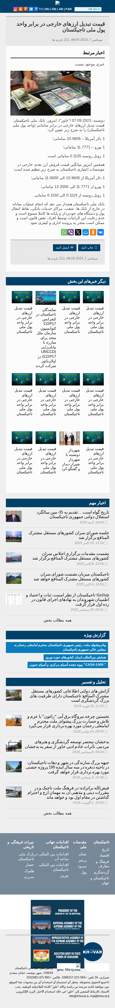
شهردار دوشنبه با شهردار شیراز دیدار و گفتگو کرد (71, 459)
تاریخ (105, 849)
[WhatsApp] (64, 232)
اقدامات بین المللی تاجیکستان (54, 867)
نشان (83, 854)
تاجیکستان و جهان (99, 880)
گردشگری (101, 872)
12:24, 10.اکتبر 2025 (91, 543)
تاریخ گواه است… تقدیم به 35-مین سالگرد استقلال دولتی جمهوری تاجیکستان (73, 514)
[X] (78, 232)
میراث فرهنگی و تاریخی (20, 844)
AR (61, 9)
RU (47, 9)
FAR (69, 9)
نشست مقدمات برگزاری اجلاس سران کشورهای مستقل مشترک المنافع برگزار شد (70, 556)
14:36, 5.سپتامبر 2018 (90, 777)
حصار (29, 865)
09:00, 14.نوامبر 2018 (90, 731)
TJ (41, 9)
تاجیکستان (101, 842)
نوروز (64, 875)
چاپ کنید (89, 247)
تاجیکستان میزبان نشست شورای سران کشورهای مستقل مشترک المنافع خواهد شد (71, 576)
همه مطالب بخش (57, 620)
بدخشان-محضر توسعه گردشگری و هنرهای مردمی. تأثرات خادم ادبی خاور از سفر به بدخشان (67, 744)
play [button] (82, 9)
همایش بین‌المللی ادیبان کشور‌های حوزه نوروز (75, 657)
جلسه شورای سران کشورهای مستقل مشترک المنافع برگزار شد (69, 535)
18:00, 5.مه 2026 (94, 522)
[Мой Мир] (85, 232)
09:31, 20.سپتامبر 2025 (89, 610)
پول (84, 872)
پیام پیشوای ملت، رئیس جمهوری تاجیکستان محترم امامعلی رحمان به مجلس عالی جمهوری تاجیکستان (60, 647)
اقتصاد (104, 855)
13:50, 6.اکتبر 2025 (92, 584)
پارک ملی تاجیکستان (26, 856)
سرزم (29, 877)
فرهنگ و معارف (102, 863)
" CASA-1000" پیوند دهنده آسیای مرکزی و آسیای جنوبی (67, 665)
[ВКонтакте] (100, 232)
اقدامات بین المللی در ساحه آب (51, 856)
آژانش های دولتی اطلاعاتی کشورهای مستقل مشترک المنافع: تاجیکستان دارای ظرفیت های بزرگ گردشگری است (69, 695)
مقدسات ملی (80, 844)
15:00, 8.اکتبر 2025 (92, 564)
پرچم (83, 860)
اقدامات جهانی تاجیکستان (57, 844)
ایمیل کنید (65, 247)
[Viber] (70, 232)
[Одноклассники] (93, 232)
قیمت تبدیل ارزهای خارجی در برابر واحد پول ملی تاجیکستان (95, 320)
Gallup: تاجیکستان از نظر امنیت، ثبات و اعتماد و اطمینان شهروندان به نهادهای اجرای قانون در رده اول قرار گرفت (67, 599)
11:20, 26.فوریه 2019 (91, 706)
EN (54, 9)
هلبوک (29, 871)
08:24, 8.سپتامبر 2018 (90, 752)
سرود (82, 866)
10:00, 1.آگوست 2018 (90, 803)
